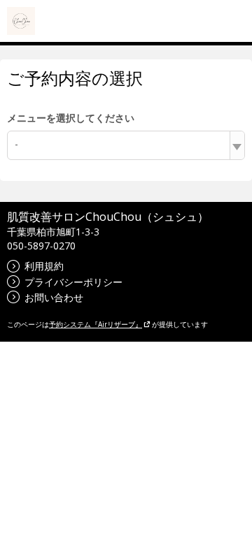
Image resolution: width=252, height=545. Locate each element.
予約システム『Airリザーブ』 (95, 324)
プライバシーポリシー (73, 282)
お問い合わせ (53, 297)
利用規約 (44, 265)
